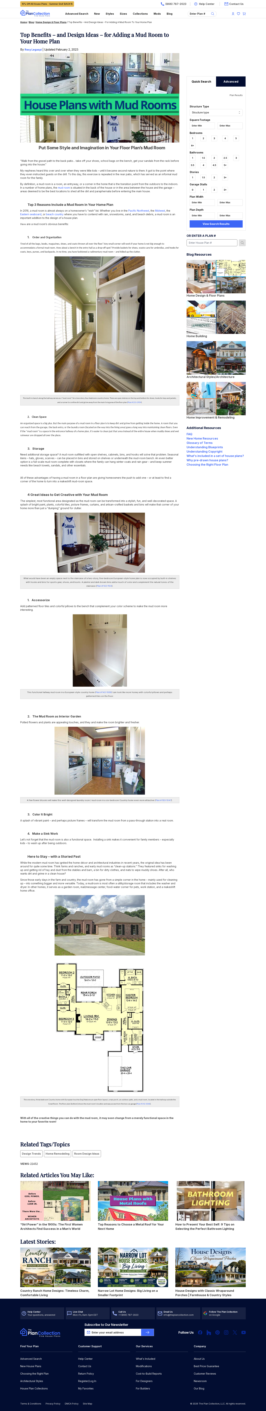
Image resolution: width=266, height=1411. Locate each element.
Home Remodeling (57, 1153)
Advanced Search (76, 13)
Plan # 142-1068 (104, 692)
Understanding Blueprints (205, 447)
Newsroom (200, 1381)
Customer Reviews (205, 1373)
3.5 (192, 165)
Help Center (85, 1358)
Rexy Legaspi (33, 49)
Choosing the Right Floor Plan (207, 464)
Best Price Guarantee (206, 1366)
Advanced (230, 81)
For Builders (143, 1388)
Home (23, 22)
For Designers (144, 1381)
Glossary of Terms (200, 443)
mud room (64, 187)
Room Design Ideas (86, 1153)
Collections (140, 13)
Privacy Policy (53, 1403)
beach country (55, 214)
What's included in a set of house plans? (215, 456)
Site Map (87, 1403)
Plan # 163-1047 (163, 800)
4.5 (214, 165)
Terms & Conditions (30, 1403)
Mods (157, 13)
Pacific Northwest (138, 210)
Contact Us (84, 1366)
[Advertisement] (216, 54)
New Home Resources (202, 438)
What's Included (145, 1358)
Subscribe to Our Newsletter (106, 1325)
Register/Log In (87, 1381)
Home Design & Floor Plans (51, 22)
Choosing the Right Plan (34, 1373)
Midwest (160, 210)
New (97, 13)
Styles (110, 13)
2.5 (225, 158)
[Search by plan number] (242, 242)
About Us (199, 1358)
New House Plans (30, 1366)
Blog (169, 13)
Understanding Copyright (204, 451)
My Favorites (86, 1388)
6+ (192, 145)
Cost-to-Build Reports (149, 1373)
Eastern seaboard (30, 214)
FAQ (189, 434)
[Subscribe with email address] (147, 1332)
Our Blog (199, 1388)
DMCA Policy (72, 1403)
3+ (225, 177)
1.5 (203, 158)
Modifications (144, 1366)
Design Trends (31, 1153)
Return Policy (86, 1373)
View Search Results (216, 223)
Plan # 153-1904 (134, 402)
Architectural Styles (31, 1381)
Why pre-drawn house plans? (207, 460)
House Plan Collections (34, 1388)
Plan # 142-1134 (104, 586)
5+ (225, 165)
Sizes (123, 13)
